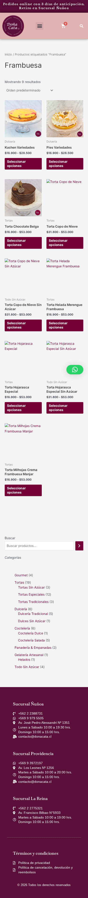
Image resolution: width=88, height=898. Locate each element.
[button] (39, 26)
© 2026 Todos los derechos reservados (44, 885)
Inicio (8, 54)
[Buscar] (79, 545)
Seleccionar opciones (16, 164)
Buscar (10, 538)
